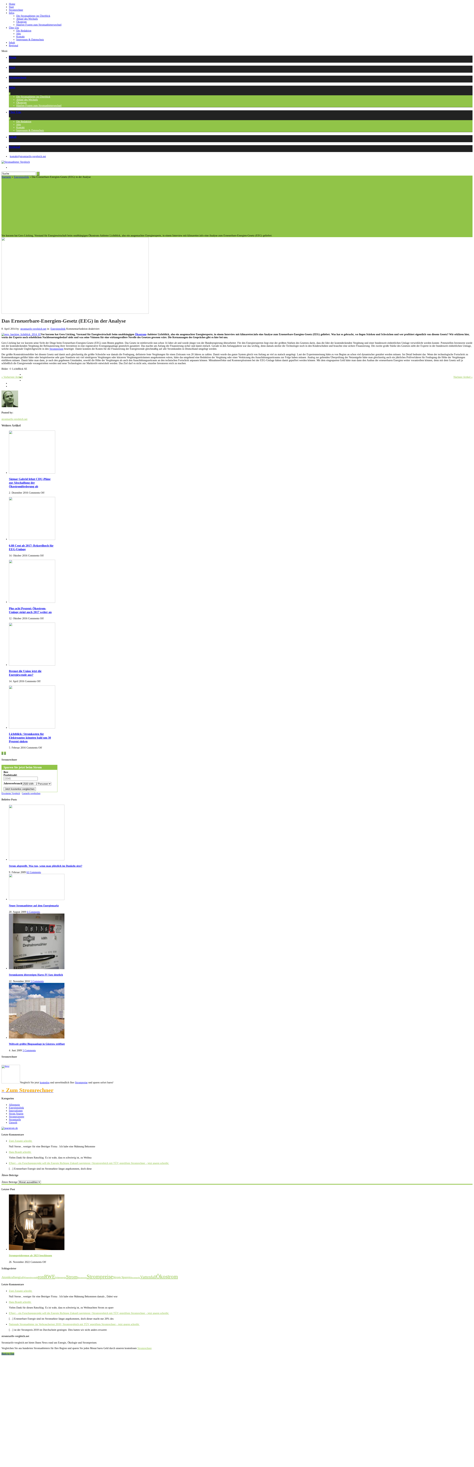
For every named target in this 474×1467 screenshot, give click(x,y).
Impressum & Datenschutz (30, 39)
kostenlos (44, 1082)
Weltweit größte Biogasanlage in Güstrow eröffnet (37, 1044)
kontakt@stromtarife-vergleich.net (28, 156)
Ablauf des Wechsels (27, 18)
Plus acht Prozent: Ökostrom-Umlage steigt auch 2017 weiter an (30, 610)
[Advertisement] (237, 206)
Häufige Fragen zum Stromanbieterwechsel (38, 24)
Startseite (6, 177)
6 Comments (33, 912)
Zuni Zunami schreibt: (20, 1141)
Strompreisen (56, 348)
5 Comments (37, 981)
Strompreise (81, 1082)
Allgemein (14, 1104)
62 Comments (33, 872)
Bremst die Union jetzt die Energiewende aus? (25, 673)
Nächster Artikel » (463, 377)
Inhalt (12, 42)
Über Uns (14, 27)
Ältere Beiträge (9, 1182)
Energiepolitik (21, 177)
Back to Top (7, 1353)
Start (11, 7)
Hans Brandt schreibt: (20, 1152)
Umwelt (13, 1122)
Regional (13, 45)
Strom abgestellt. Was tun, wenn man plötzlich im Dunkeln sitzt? (45, 866)
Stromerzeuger (16, 1116)
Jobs (18, 33)
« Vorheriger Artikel (12, 377)
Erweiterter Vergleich (10, 793)
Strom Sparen (16, 1113)
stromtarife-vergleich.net (33, 328)
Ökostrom (21, 21)
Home (12, 4)
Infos (11, 12)
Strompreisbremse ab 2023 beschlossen (30, 1255)
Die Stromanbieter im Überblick (33, 15)
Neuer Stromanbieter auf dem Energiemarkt (34, 905)
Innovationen (16, 1110)
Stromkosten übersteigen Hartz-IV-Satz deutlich (36, 974)
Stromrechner (16, 10)
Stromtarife (15, 1119)
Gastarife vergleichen (31, 793)
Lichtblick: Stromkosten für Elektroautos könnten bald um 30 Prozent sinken (30, 737)
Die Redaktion (23, 30)
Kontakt (20, 36)
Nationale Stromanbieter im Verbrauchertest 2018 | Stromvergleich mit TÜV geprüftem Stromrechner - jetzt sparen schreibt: (74, 1324)
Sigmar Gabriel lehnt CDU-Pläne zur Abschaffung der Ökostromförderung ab (30, 482)
